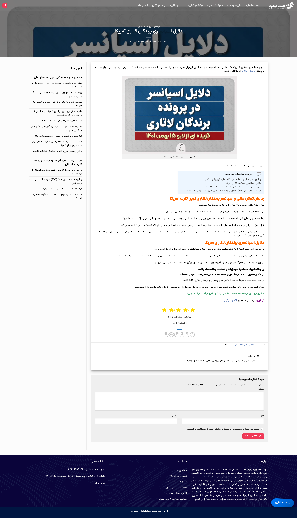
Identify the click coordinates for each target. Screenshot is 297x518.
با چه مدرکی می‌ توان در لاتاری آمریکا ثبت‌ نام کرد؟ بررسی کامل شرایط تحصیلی (58, 113)
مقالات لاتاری (142, 26)
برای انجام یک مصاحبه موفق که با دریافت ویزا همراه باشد (232, 186)
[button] (4, 5)
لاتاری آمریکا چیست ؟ (176, 493)
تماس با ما (142, 5)
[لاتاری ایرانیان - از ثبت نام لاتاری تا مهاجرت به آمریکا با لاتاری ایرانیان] (280, 5)
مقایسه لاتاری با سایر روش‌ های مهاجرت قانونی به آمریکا (57, 103)
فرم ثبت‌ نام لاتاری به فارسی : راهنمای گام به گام (58, 136)
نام (262, 415)
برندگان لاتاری (195, 5)
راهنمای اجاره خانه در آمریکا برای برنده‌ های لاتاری (58, 77)
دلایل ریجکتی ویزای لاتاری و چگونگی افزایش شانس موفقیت (57, 153)
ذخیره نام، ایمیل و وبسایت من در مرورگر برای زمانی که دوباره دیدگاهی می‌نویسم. (223, 429)
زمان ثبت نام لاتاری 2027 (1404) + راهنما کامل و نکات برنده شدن (55, 181)
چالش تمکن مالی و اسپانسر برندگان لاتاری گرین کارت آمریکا (232, 179)
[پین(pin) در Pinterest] (171, 334)
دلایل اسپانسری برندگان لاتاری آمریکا (243, 183)
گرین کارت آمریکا (178, 476)
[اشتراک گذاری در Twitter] (182, 334)
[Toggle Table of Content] (257, 175)
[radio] (165, 309)
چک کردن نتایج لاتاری (176, 487)
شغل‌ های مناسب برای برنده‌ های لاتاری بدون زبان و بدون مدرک (57, 85)
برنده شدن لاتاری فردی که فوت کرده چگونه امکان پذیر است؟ (56, 196)
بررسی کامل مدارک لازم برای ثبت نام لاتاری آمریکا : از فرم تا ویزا (57, 171)
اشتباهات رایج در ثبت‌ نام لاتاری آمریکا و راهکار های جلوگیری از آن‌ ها (56, 128)
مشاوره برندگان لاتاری (176, 481)
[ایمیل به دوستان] (176, 334)
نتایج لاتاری (176, 5)
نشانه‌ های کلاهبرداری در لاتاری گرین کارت (61, 120)
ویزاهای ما (181, 470)
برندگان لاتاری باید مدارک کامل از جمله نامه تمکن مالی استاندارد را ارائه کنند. (223, 190)
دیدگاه (260, 389)
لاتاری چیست (235, 5)
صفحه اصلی (252, 5)
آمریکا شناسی (216, 5)
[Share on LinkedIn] (166, 334)
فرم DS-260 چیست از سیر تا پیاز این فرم (62, 188)
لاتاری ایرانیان (134, 41)
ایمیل (174, 415)
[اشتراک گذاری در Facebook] (192, 334)
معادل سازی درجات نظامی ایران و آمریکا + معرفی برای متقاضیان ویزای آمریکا (56, 143)
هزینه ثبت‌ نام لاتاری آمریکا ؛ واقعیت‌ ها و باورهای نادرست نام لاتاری (57, 162)
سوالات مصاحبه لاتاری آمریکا (173, 499)
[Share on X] (187, 334)
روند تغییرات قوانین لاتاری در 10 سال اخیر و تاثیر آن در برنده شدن (57, 94)
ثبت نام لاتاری (158, 5)
